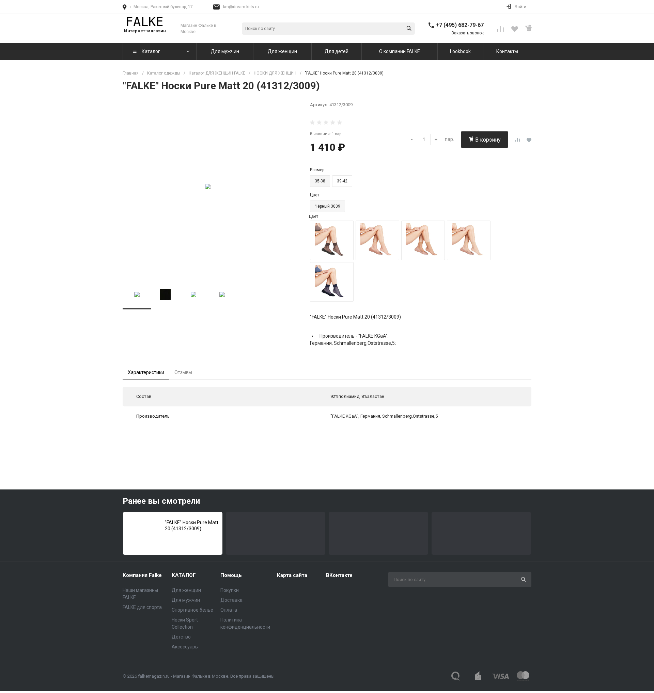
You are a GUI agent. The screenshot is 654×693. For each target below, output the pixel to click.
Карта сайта (292, 575)
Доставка (231, 600)
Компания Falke (142, 575)
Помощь (231, 575)
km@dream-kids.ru (241, 6)
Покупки (229, 590)
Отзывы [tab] (183, 372)
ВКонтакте (339, 575)
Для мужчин (186, 600)
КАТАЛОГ (184, 575)
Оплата (228, 610)
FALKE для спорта (142, 607)
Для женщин (186, 590)
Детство (181, 637)
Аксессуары (185, 646)
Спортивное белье (192, 610)
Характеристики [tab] (146, 372)
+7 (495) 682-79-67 (460, 25)
